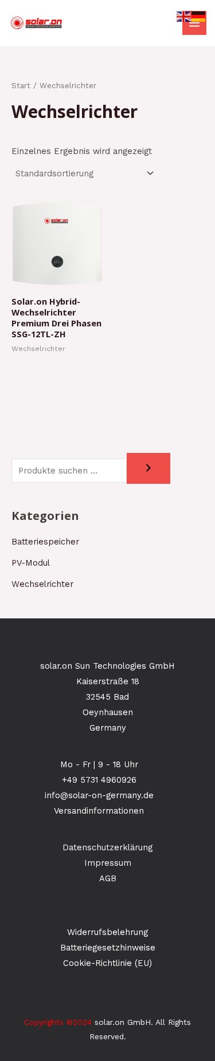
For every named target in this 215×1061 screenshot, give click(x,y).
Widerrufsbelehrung (107, 932)
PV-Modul (30, 563)
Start (20, 85)
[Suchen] (148, 468)
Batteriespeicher (45, 542)
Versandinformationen (99, 811)
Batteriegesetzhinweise (107, 947)
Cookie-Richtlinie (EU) (107, 963)
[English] (184, 16)
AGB (107, 878)
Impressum (107, 863)
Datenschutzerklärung (107, 847)
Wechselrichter (42, 584)
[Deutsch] (198, 16)
